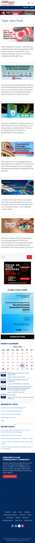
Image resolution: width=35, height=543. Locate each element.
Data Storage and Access (8, 417)
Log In (14, 512)
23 (3, 366)
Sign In (32, 7)
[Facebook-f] (12, 525)
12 (17, 359)
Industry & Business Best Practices (11, 414)
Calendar (17, 517)
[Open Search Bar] (29, 3)
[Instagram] (22, 525)
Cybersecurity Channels (10, 515)
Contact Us (22, 515)
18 (13, 362)
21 (27, 362)
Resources (25, 517)
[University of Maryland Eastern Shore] (17, 14)
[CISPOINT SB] (17, 284)
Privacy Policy (28, 520)
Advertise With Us (8, 520)
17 (8, 362)
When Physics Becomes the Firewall (11, 435)
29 (17, 353)
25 (13, 366)
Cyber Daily (9, 517)
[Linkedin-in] (15, 525)
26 (17, 366)
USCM (20, 512)
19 (17, 362)
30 (22, 353)
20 (22, 362)
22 (32, 362)
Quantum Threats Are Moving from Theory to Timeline (17, 438)
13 (22, 359)
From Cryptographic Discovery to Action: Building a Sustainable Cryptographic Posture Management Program (20, 388)
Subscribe (25, 7)
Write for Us (18, 520)
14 (27, 359)
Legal (2, 421)
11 (13, 359)
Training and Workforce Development (12, 411)
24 (8, 366)
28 (13, 353)
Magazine (27, 512)
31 (27, 353)
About (29, 515)
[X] (19, 525)
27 (8, 353)
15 (32, 359)
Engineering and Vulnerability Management (13, 408)
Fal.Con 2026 (11, 395)
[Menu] (33, 3)
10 (8, 359)
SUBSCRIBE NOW (10, 476)
